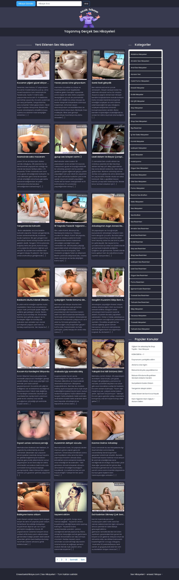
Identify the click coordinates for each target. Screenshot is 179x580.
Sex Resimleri (136, 222)
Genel (133, 114)
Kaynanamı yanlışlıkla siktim (143, 359)
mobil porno (136, 161)
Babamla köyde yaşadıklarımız (145, 370)
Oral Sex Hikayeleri (139, 175)
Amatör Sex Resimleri (140, 228)
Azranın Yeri (136, 74)
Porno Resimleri (137, 282)
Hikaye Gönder (26, 3)
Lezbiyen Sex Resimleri (140, 262)
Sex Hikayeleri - (139, 574)
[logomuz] (89, 18)
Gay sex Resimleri (138, 248)
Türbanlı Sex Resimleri (140, 302)
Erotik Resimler (137, 242)
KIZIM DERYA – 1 (138, 354)
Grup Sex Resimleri (139, 255)
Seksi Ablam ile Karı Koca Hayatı (145, 394)
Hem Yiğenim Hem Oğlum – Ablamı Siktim (143, 400)
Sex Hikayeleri (136, 208)
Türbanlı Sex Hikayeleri (140, 329)
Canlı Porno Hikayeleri (140, 81)
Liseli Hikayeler (137, 155)
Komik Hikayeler (137, 141)
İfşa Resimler (136, 128)
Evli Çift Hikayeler (138, 101)
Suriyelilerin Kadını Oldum (142, 383)
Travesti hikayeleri (138, 322)
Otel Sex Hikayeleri (138, 181)
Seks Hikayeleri (137, 202)
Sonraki (74, 559)
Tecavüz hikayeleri (138, 315)
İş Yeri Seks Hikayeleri (140, 135)
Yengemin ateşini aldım (142, 388)
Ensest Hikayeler (137, 88)
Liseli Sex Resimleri (138, 269)
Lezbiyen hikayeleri (139, 148)
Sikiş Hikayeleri (137, 309)
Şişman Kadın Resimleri (141, 289)
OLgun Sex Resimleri (139, 275)
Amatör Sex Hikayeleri (140, 61)
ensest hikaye (154, 574)
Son (83, 559)
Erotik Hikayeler (137, 94)
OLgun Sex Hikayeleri (139, 168)
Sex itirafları (135, 215)
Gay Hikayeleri (137, 108)
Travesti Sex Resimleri (140, 295)
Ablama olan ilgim (139, 365)
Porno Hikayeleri (138, 188)
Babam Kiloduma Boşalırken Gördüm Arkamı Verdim (144, 376)
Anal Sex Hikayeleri (139, 68)
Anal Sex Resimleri (138, 235)
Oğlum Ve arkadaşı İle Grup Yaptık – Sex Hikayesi (143, 347)
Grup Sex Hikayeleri (139, 121)
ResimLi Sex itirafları (139, 195)
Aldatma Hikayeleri (139, 54)
